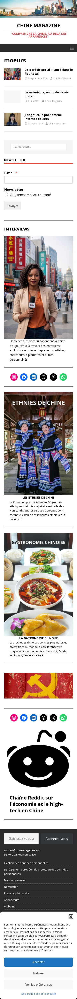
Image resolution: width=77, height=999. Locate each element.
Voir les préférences (38, 984)
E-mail (10, 173)
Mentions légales (14, 880)
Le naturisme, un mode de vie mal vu (47, 94)
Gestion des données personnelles (26, 863)
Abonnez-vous (57, 838)
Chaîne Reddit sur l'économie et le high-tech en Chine (36, 804)
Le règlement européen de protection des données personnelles (36, 872)
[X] (53, 377)
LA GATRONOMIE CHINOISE (38, 638)
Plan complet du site (16, 893)
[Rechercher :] (39, 146)
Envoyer (12, 206)
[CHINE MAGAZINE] (38, 15)
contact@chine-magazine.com (22, 850)
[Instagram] (14, 377)
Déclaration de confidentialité (38, 994)
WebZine (9, 906)
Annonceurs (11, 900)
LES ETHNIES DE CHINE (38, 497)
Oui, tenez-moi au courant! (30, 195)
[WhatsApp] (63, 377)
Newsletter (13, 190)
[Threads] (43, 377)
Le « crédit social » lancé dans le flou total (49, 71)
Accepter (38, 962)
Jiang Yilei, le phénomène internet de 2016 (43, 116)
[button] (71, 917)
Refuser (38, 973)
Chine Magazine (62, 78)
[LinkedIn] (33, 377)
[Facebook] (24, 377)
